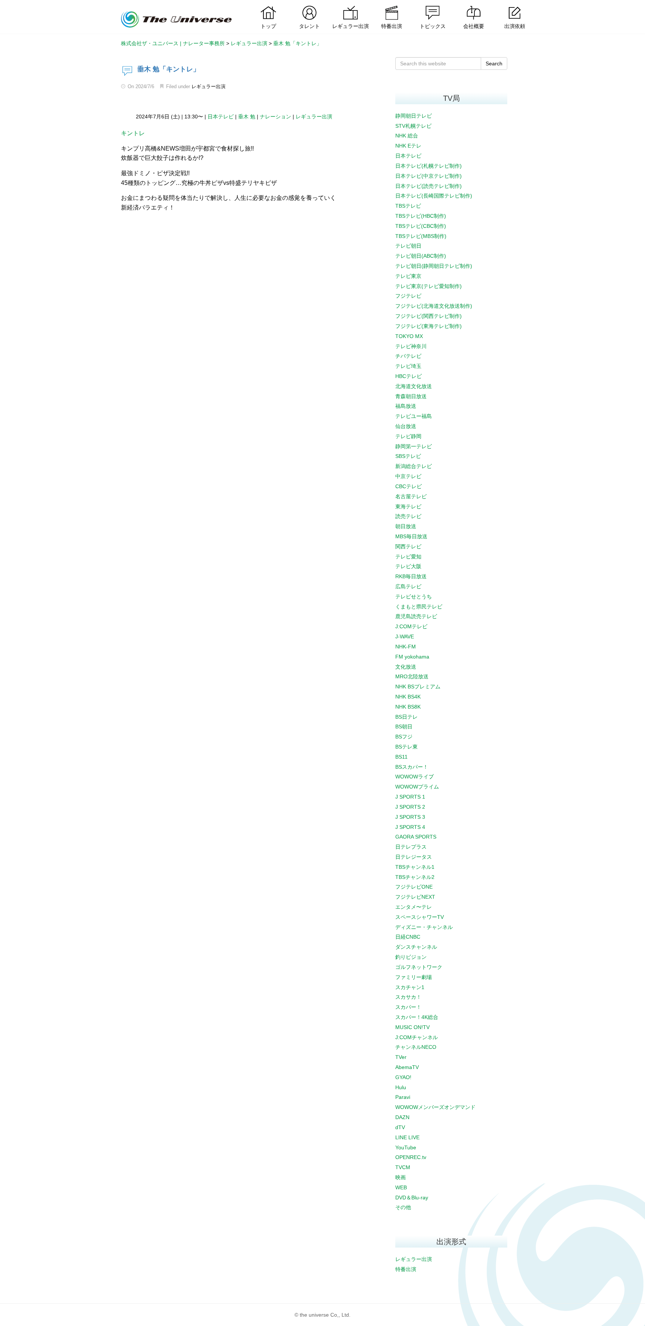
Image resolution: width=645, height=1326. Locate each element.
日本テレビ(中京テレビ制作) (428, 176)
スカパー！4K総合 (416, 1017)
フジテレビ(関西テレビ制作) (428, 316)
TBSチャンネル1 (414, 867)
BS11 (401, 757)
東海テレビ (408, 506)
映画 (400, 1177)
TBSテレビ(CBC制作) (420, 226)
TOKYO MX (409, 336)
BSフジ (403, 737)
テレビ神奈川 (411, 346)
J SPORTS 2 (410, 807)
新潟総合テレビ (413, 466)
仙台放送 (405, 426)
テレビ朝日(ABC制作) (420, 256)
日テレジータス (413, 857)
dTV (400, 1127)
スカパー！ (408, 1007)
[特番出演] (391, 5)
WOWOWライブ (414, 777)
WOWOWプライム (417, 787)
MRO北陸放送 (412, 676)
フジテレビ (408, 296)
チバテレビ (408, 356)
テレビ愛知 (408, 557)
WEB (401, 1187)
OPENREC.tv (410, 1157)
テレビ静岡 (408, 436)
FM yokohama (412, 657)
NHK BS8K (408, 707)
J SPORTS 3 (410, 817)
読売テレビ (408, 516)
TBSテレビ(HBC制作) (420, 216)
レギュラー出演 (208, 86)
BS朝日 (403, 726)
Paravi (402, 1097)
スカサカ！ (408, 997)
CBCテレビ (408, 486)
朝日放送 (405, 526)
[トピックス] (432, 5)
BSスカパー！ (411, 767)
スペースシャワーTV (419, 917)
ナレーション (275, 117)
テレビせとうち (413, 597)
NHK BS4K (408, 697)
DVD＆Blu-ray (411, 1197)
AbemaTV (407, 1067)
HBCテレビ (408, 376)
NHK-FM (405, 647)
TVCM (402, 1167)
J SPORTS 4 (410, 827)
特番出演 (405, 1269)
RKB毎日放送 (411, 576)
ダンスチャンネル (416, 947)
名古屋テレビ (411, 496)
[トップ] (268, 5)
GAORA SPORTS (415, 837)
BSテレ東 (406, 747)
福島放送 (405, 406)
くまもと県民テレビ (418, 607)
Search (494, 63)
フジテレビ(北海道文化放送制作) (433, 306)
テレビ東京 (408, 276)
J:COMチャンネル (416, 1037)
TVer (400, 1057)
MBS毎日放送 (411, 536)
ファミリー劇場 (413, 977)
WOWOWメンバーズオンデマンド (435, 1107)
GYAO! (403, 1077)
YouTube (405, 1147)
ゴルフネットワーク (418, 967)
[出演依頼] (514, 5)
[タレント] (309, 5)
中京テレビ (408, 476)
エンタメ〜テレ (413, 907)
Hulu (400, 1087)
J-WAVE (404, 636)
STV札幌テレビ (413, 126)
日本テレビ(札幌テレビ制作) (428, 166)
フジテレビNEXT (415, 897)
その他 (403, 1207)
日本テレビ (221, 117)
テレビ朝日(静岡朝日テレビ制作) (433, 266)
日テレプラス (411, 847)
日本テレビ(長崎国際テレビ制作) (433, 196)
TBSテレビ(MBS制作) (420, 236)
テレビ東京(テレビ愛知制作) (428, 286)
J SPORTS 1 (410, 797)
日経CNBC (407, 937)
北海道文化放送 (413, 386)
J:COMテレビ (411, 626)
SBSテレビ (408, 456)
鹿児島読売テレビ (416, 616)
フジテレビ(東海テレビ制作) (428, 326)
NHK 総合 (406, 136)
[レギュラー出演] (350, 5)
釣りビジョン (411, 957)
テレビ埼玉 (408, 366)
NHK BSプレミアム (417, 687)
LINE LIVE (407, 1137)
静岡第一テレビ (413, 446)
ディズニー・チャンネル (424, 927)
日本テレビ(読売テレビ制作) (428, 186)
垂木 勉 (246, 117)
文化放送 (405, 667)
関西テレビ (408, 546)
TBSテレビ (408, 206)
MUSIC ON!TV (412, 1027)
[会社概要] (473, 5)
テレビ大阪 (408, 566)
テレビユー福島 (413, 416)
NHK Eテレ (408, 146)
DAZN (402, 1117)
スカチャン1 (409, 987)
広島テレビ (408, 586)
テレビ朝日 (408, 246)
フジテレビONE (414, 887)
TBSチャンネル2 (414, 877)
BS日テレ (406, 717)
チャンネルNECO (415, 1047)
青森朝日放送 (411, 396)
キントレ (133, 133)
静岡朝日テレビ (413, 116)
